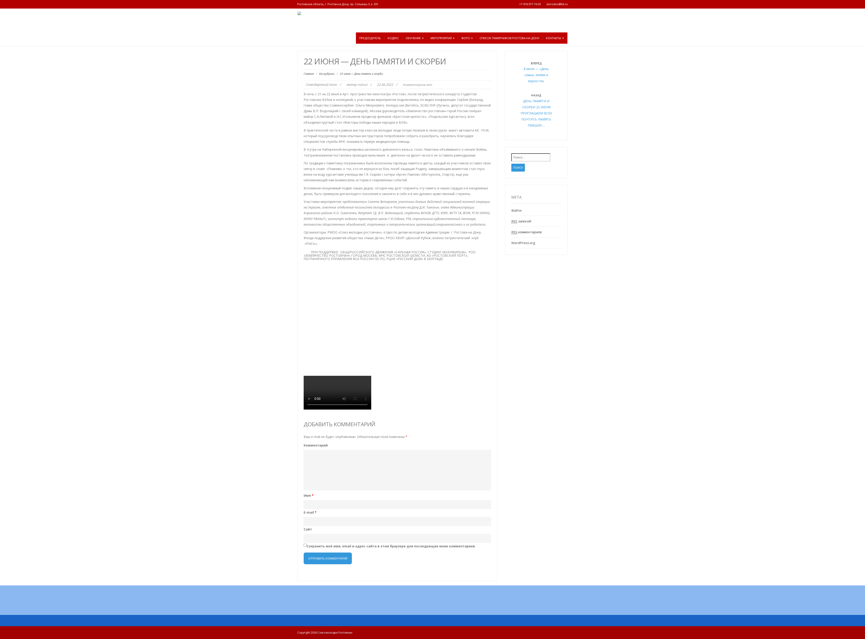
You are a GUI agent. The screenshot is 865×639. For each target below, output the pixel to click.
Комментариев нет (417, 85)
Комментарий (316, 445)
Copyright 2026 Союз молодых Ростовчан (324, 632)
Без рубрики (327, 74)
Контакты (554, 38)
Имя (309, 495)
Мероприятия (441, 38)
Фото (466, 38)
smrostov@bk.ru (557, 4)
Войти (516, 210)
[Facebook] (427, 602)
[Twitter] (457, 602)
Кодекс (393, 38)
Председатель (370, 38)
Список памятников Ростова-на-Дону (509, 38)
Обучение (413, 38)
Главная (309, 74)
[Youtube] (417, 602)
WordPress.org (523, 242)
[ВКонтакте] (407, 602)
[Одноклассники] (447, 602)
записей (521, 221)
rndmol (362, 85)
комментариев (526, 232)
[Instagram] (437, 602)
